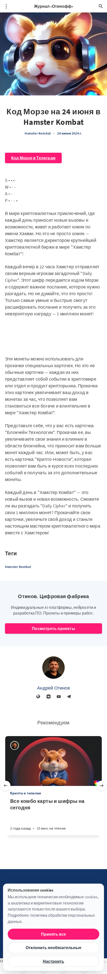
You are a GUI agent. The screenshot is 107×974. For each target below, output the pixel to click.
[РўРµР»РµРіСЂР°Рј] (69, 696)
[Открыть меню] (6, 6)
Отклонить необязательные (53, 947)
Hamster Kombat (38, 133)
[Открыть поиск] (101, 6)
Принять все (53, 934)
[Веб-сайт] (38, 696)
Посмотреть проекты (53, 628)
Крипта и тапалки (25, 793)
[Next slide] (102, 786)
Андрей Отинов (53, 688)
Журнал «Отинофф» (53, 6)
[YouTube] (59, 696)
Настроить (53, 961)
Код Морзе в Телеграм (33, 157)
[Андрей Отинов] (53, 667)
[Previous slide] (5, 786)
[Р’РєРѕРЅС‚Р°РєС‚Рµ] (49, 696)
